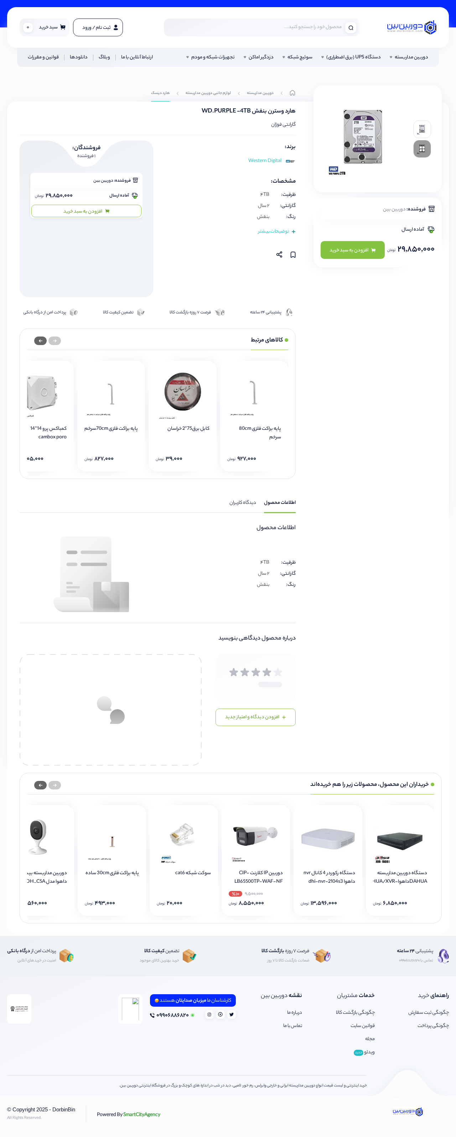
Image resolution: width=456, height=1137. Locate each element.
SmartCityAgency (128, 1114)
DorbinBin (63, 1109)
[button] (40, 341)
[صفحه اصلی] (292, 93)
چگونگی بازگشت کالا (355, 1013)
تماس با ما (292, 1026)
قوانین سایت (363, 1026)
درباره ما (294, 1013)
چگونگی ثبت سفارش (428, 1013)
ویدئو (365, 1052)
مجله (370, 1039)
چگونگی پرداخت (433, 1026)
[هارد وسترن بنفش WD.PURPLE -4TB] (422, 129)
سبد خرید (42, 28)
